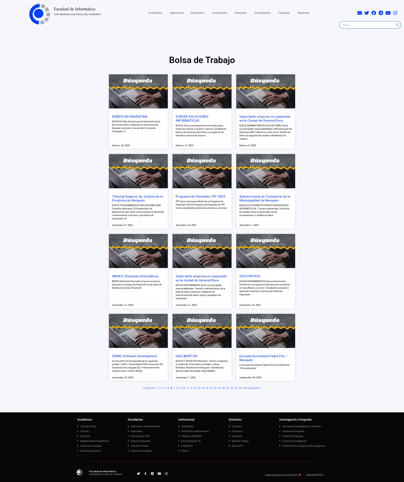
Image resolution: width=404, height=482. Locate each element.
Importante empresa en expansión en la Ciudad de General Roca (265, 118)
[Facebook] (374, 13)
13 (195, 388)
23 (236, 388)
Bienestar (303, 12)
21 (227, 388)
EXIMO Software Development (134, 356)
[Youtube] (388, 13)
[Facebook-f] (145, 473)
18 (215, 388)
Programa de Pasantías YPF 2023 (200, 196)
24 (240, 388)
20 (223, 388)
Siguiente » (254, 388)
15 (203, 388)
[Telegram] (381, 13)
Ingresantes (177, 12)
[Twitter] (366, 13)
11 (187, 388)
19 (219, 388)
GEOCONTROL (250, 276)
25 (244, 388)
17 (211, 388)
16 (207, 388)
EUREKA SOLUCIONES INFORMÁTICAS (192, 118)
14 (199, 388)
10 (183, 388)
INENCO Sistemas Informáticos (135, 276)
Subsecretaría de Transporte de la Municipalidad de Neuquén (264, 198)
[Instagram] (395, 13)
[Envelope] (359, 13)
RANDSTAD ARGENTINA (130, 116)
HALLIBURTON (186, 356)
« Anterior (149, 388)
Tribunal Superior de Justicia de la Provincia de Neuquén (137, 198)
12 (191, 388)
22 (231, 388)
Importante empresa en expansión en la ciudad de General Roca (201, 278)
